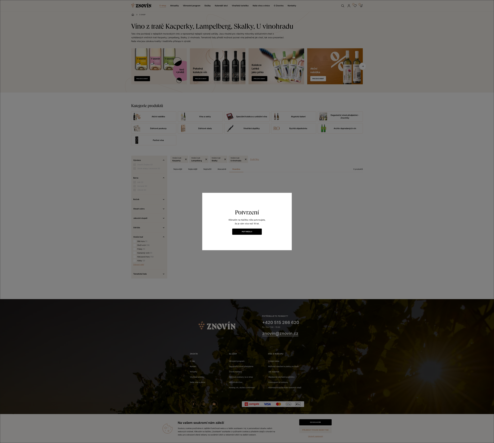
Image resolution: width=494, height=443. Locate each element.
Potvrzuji (247, 232)
